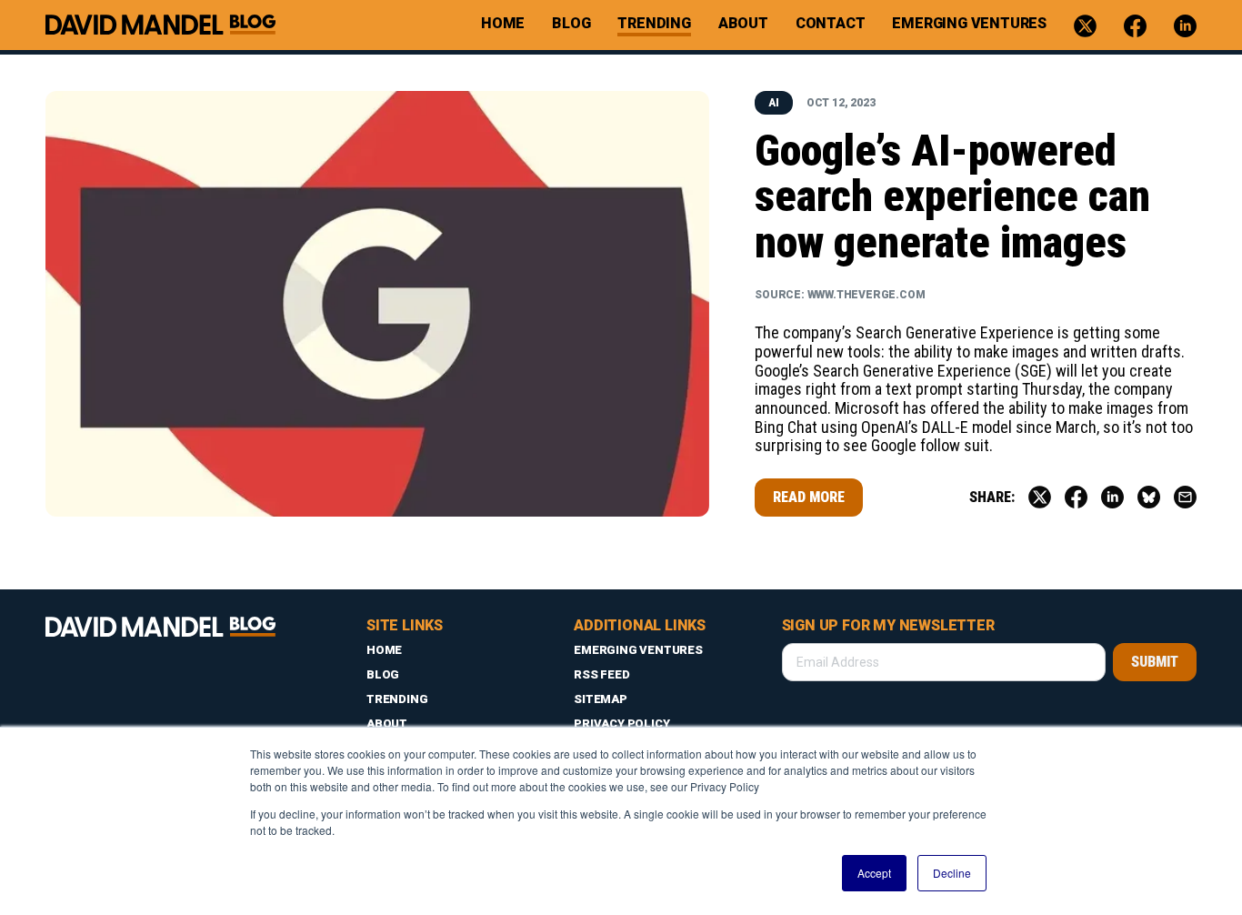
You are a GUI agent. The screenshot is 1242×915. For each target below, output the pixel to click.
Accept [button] (874, 872)
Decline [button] (952, 872)
